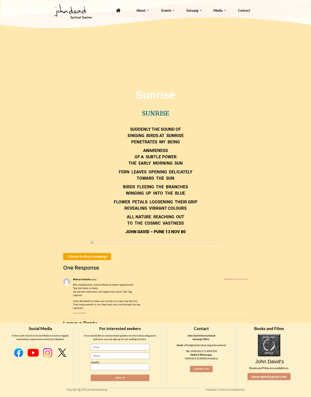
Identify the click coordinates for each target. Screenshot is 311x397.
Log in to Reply (79, 313)
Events (166, 10)
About (141, 10)
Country (95, 362)
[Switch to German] (243, 16)
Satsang (192, 10)
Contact (201, 328)
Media (218, 10)
